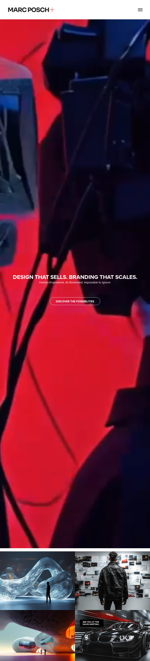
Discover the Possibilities (75, 301)
